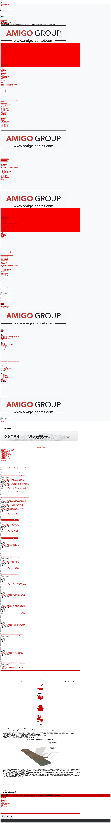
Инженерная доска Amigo (6, 47)
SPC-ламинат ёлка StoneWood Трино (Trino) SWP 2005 (12, 634)
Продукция (3, 80)
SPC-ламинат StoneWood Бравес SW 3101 (9, 574)
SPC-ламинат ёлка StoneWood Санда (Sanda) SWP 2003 (12, 662)
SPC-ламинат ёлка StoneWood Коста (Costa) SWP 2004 (12, 652)
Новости (2, 71)
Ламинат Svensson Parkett (6, 55)
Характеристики (40, 447)
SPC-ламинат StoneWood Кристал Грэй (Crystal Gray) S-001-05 (13, 479)
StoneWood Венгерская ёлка (7, 49)
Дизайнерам (3, 113)
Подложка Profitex (4, 65)
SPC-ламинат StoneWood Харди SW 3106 (9, 544)
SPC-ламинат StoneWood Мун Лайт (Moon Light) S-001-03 (12, 496)
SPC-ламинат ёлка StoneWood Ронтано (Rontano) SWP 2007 (13, 612)
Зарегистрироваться (5, 23)
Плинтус (2, 58)
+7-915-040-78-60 (4, 126)
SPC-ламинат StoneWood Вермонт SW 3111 (9, 513)
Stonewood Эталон (4, 53)
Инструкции (3, 5)
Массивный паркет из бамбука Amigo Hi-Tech (10, 45)
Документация (4, 77)
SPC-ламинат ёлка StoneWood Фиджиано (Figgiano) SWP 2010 (13, 594)
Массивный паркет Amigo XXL (7, 46)
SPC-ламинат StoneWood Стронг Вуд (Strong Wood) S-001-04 (13, 475)
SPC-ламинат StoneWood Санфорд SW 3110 (9, 519)
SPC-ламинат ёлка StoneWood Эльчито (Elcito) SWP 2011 (12, 583)
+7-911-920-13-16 (4, 125)
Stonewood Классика (5, 51)
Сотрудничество (4, 806)
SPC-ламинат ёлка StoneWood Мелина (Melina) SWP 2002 (12, 667)
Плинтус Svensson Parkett (6, 60)
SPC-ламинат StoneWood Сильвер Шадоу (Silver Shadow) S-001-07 (14, 487)
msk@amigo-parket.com (6, 809)
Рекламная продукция (5, 4)
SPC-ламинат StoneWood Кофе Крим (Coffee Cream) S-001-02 (13, 491)
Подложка (3, 63)
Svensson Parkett (4, 54)
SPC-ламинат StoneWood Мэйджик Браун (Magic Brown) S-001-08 (14, 500)
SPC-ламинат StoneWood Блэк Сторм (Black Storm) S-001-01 (13, 470)
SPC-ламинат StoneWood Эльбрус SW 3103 (9, 561)
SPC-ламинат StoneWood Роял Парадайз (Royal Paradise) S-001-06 (14, 483)
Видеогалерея (4, 112)
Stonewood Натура (4, 52)
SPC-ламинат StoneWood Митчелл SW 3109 (9, 524)
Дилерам (2, 75)
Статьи (2, 111)
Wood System (3, 56)
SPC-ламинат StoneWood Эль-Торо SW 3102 (9, 567)
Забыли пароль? (4, 20)
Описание (40, 443)
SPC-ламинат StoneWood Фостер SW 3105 (9, 550)
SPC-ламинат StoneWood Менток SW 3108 (9, 530)
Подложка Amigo (4, 64)
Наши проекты (4, 73)
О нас (2, 78)
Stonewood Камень (4, 50)
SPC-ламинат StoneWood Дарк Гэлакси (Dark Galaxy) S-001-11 (13, 508)
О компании (3, 114)
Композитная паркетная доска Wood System (10, 57)
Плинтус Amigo (4, 59)
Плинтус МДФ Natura (5, 62)
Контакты (3, 74)
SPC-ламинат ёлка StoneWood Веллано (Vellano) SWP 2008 (13, 605)
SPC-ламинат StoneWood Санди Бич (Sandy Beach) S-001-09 (13, 504)
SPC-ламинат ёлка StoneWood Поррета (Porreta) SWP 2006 (13, 624)
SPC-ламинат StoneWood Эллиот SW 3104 (9, 556)
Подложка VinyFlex (5, 66)
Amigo (2, 44)
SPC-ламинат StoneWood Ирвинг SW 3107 (9, 537)
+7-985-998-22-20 (4, 124)
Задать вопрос (3, 796)
